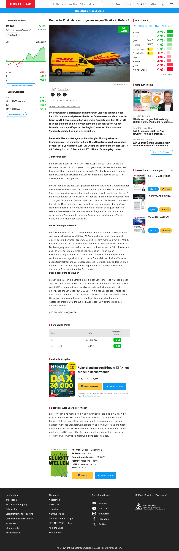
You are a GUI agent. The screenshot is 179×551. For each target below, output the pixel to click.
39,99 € (153, 189)
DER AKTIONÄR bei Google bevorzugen (64, 107)
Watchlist (13, 35)
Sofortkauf (94, 386)
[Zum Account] (128, 4)
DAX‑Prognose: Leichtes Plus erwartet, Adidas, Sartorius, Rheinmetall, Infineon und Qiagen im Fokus (152, 132)
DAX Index (10, 25)
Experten (54, 509)
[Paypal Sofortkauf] (82, 475)
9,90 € (152, 209)
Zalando (136, 32)
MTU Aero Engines (140, 69)
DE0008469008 (22, 29)
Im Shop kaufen (115, 386)
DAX (53, 89)
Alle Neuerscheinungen (168, 170)
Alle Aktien (54, 495)
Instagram (104, 513)
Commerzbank (139, 49)
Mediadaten (12, 495)
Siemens (136, 44)
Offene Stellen (13, 527)
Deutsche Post (63, 89)
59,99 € (153, 230)
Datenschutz (12, 509)
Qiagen (135, 65)
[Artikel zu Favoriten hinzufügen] (65, 95)
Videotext (11, 523)
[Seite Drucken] (59, 95)
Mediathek (54, 499)
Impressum (11, 499)
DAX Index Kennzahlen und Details (21, 85)
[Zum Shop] (117, 4)
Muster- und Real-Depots (62, 518)
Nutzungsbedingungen (17, 504)
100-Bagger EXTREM (158, 216)
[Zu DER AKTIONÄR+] (141, 4)
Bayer (135, 57)
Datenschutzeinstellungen (19, 518)
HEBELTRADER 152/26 (159, 196)
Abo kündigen (13, 532)
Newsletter (54, 504)
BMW (135, 40)
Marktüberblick (56, 513)
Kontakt (103, 503)
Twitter (102, 524)
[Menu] (171, 4)
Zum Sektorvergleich (16, 114)
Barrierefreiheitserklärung (19, 513)
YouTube (103, 508)
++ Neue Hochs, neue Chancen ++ (89, 10)
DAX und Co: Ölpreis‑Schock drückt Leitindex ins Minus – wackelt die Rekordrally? (151, 144)
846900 (9, 29)
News (150, 41)
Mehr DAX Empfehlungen (161, 152)
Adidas (135, 36)
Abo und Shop (56, 527)
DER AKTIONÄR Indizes (60, 523)
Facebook (104, 518)
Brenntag (136, 61)
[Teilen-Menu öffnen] (53, 95)
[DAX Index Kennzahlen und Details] (26, 56)
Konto (89, 396)
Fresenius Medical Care (139, 53)
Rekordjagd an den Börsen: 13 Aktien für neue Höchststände (103, 370)
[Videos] (153, 4)
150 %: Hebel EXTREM (159, 175)
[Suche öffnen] (53, 4)
